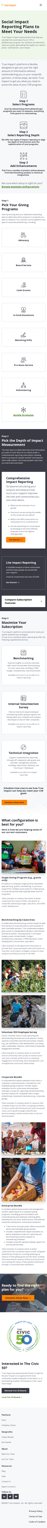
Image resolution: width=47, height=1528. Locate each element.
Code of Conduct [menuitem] (37, 1521)
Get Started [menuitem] (6, 1442)
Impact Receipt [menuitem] (8, 1437)
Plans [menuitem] (4, 1420)
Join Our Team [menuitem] (8, 1459)
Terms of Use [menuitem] (35, 1516)
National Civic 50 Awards (15, 1390)
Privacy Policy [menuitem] (35, 1511)
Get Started (14, 540)
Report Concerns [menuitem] (9, 1486)
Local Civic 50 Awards (11, 1397)
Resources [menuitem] (7, 1466)
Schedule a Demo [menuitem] (9, 1425)
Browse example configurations (20, 186)
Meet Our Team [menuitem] (8, 1454)
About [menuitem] (5, 1449)
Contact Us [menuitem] (6, 1481)
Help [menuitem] (3, 1476)
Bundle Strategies (23, 415)
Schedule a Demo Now (14, 802)
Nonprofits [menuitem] (7, 1432)
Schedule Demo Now (16, 1297)
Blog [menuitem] (3, 1471)
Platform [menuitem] (6, 1415)
